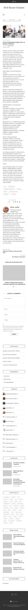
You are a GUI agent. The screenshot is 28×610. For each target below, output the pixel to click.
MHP (12, 512)
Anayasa (6, 501)
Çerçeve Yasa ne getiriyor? (10, 354)
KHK (5, 510)
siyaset (20, 516)
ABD (18, 497)
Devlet (5, 505)
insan (5, 191)
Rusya (5, 516)
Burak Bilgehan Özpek (11, 403)
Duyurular (7, 376)
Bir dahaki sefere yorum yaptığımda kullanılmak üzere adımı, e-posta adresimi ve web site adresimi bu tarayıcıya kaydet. (13, 329)
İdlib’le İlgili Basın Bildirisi (18, 471)
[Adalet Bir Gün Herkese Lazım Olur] (7, 570)
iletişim (19, 189)
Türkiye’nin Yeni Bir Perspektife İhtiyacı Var (18, 553)
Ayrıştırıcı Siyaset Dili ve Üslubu (11, 351)
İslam (11, 523)
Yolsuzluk (11, 520)
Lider (20, 510)
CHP (20, 501)
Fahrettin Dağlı (10, 417)
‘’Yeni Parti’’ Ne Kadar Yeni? (10, 365)
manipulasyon (13, 191)
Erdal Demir (11, 45)
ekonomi (16, 505)
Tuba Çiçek (9, 451)
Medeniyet (6, 512)
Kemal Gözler (9, 430)
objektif (6, 194)
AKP (16, 499)
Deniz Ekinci (9, 408)
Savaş (10, 516)
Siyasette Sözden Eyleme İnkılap (11, 358)
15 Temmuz (6, 497)
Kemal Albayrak (10, 425)
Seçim (15, 516)
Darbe (13, 503)
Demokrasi (20, 503)
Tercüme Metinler (9, 382)
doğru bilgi (11, 186)
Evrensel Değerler (9, 189)
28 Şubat (13, 497)
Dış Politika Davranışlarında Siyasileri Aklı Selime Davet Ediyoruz (19, 482)
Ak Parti (21, 499)
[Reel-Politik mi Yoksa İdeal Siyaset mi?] (7, 537)
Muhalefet (19, 512)
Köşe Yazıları (12, 19)
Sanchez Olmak (7, 361)
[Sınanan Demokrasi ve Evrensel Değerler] (7, 545)
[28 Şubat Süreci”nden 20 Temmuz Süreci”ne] (7, 562)
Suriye (5, 518)
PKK (17, 514)
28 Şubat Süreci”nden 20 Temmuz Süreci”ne (18, 561)
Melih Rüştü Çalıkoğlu (11, 434)
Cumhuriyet (7, 503)
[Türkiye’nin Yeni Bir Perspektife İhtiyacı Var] (7, 553)
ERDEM (22, 505)
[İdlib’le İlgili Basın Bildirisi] (7, 473)
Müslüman (6, 514)
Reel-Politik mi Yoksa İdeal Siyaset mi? (18, 536)
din (10, 505)
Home (4, 19)
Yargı (5, 520)
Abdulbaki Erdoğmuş (11, 394)
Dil (5, 186)
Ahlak (11, 499)
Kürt (9, 510)
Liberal (14, 510)
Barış (16, 501)
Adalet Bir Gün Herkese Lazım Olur (18, 568)
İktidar (5, 523)
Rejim (21, 514)
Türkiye (17, 518)
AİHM (11, 501)
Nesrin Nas (9, 443)
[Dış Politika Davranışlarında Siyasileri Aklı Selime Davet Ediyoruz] (7, 481)
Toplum (11, 518)
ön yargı (13, 194)
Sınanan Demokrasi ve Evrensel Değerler (19, 543)
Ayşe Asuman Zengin (11, 398)
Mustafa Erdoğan (11, 439)
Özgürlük (19, 520)
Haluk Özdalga (9, 421)
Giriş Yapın (6, 583)
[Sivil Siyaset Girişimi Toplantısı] (7, 465)
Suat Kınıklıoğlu (10, 447)
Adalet (5, 499)
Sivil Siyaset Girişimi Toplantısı (19, 463)
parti (12, 514)
